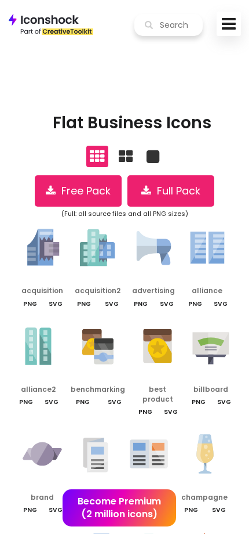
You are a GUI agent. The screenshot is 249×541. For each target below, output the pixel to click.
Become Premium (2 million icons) (119, 508)
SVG (56, 304)
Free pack (83, 190)
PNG (30, 304)
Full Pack (175, 190)
